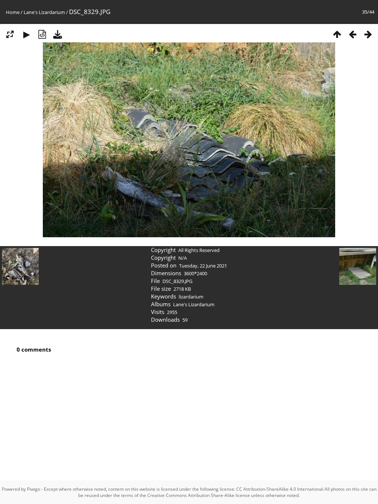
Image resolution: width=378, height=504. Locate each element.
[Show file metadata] (42, 34)
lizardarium (191, 296)
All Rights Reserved (199, 250)
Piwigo (33, 489)
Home (13, 12)
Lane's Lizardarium (44, 12)
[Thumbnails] (337, 34)
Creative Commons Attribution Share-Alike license (198, 495)
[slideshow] (26, 34)
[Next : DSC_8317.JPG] (368, 34)
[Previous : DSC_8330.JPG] (352, 34)
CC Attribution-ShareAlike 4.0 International (279, 489)
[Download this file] (57, 34)
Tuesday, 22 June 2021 (203, 265)
